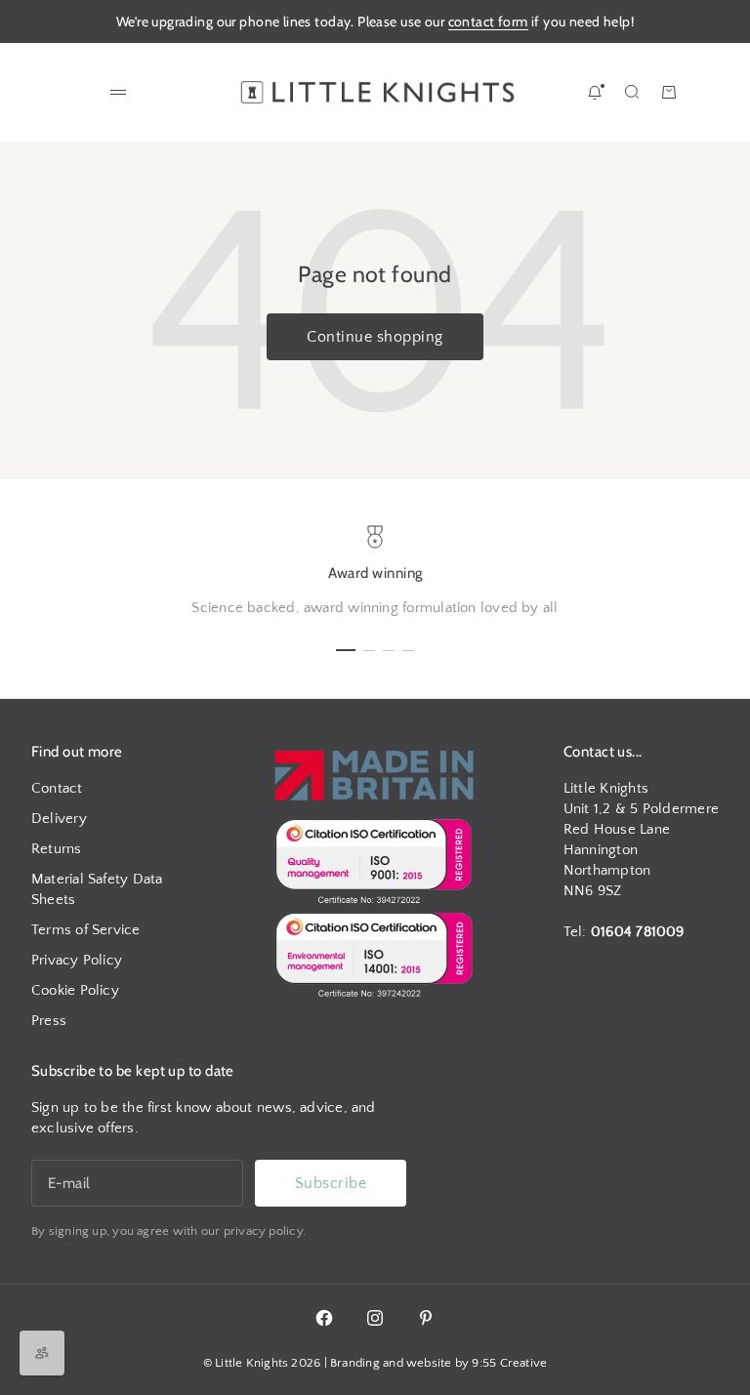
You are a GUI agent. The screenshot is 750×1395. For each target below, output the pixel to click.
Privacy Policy (76, 960)
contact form (488, 21)
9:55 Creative (509, 1363)
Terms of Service (86, 930)
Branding (355, 1363)
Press (48, 1020)
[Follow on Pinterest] (426, 1318)
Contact (57, 788)
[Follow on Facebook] (324, 1318)
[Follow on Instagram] (375, 1318)
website (429, 1363)
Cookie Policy (75, 990)
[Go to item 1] (345, 650)
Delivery (59, 818)
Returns (56, 849)
